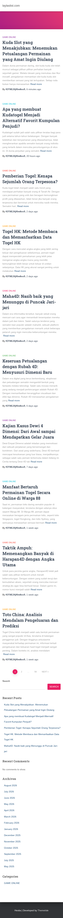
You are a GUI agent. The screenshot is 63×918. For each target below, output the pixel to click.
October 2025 (11, 848)
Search (6, 681)
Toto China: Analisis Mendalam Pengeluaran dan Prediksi (30, 620)
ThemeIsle (43, 910)
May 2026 (9, 804)
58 (35, 672)
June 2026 (9, 798)
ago (33, 89)
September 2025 (12, 854)
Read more (36, 84)
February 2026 (11, 822)
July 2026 (9, 791)
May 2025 (9, 866)
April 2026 (9, 810)
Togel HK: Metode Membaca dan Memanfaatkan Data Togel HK (30, 237)
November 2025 (12, 841)
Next (44, 672)
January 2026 (11, 829)
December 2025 (12, 835)
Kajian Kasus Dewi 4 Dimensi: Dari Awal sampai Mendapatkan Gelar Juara (28, 431)
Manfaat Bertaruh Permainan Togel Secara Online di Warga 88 (26, 492)
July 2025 (9, 860)
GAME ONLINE (9, 37)
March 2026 (10, 816)
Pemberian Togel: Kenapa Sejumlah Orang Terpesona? (32, 728)
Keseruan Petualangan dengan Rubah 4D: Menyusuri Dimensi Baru (27, 366)
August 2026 (10, 785)
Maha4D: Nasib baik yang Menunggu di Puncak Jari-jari (29, 302)
